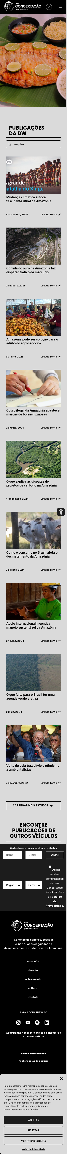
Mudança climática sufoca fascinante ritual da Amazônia (28, 199)
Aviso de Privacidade (33, 1149)
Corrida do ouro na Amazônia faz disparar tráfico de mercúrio (31, 270)
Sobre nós (33, 961)
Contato (33, 997)
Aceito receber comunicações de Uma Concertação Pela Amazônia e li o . (55, 887)
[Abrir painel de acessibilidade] (61, 512)
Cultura (32, 988)
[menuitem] (49, 7)
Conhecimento (33, 979)
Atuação (33, 970)
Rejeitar (33, 1130)
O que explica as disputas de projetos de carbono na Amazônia (31, 483)
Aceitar (33, 1120)
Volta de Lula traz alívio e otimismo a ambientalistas (32, 767)
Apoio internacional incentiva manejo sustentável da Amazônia (31, 625)
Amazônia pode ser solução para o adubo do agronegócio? (32, 341)
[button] (61, 1079)
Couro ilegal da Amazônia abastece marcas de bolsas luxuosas (33, 412)
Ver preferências (33, 1140)
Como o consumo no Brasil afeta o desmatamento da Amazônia (32, 554)
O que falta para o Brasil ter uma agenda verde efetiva (30, 696)
